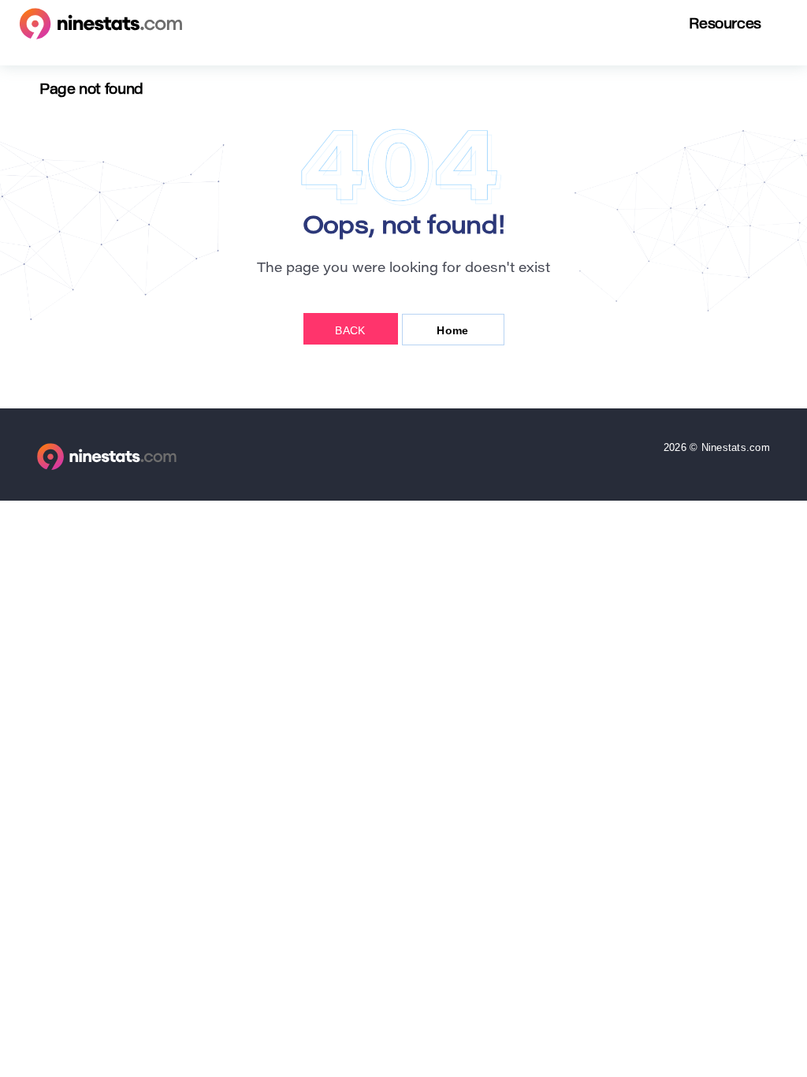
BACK (350, 330)
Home (452, 330)
